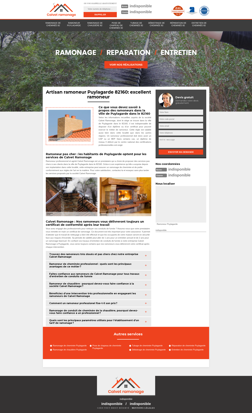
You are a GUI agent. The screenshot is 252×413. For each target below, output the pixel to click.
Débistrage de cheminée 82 (156, 24)
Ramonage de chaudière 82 (95, 24)
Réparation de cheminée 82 (178, 24)
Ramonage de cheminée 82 (53, 24)
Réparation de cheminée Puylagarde (188, 345)
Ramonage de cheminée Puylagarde (70, 345)
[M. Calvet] (61, 9)
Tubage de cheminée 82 (136, 24)
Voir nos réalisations (126, 64)
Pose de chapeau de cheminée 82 (116, 25)
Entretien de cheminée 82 (199, 24)
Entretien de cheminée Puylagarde (188, 349)
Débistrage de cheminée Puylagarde (149, 349)
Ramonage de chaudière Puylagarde (70, 349)
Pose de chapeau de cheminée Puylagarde (106, 346)
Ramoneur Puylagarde (74, 24)
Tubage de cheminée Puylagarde (147, 345)
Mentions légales (143, 408)
